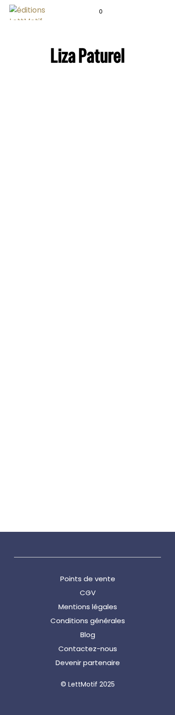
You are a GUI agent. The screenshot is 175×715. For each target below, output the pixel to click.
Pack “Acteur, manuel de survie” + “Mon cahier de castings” (38, 252)
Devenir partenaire (88, 662)
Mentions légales (87, 607)
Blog (87, 634)
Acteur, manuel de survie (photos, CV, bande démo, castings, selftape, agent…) (116, 261)
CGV (88, 593)
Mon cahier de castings (39, 461)
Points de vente (87, 579)
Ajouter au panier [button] (36, 291)
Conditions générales (87, 621)
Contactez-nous (87, 648)
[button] (94, 11)
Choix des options (113, 308)
